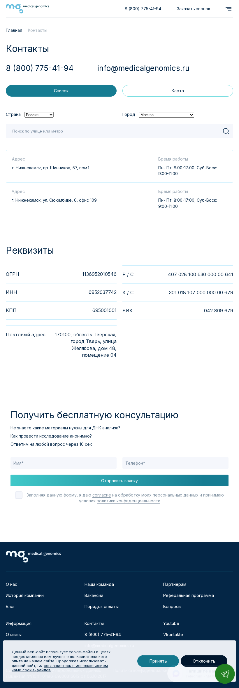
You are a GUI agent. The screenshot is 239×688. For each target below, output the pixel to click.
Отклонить (204, 661)
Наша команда (99, 584)
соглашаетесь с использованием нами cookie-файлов (60, 668)
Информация (18, 623)
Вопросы (172, 606)
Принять (158, 661)
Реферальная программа (188, 595)
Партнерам (174, 584)
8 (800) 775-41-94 (143, 8)
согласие (101, 494)
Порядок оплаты (102, 606)
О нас (11, 584)
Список (61, 90)
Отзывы (14, 634)
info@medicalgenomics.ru (143, 68)
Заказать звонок (193, 8)
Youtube (171, 623)
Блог (10, 606)
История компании (25, 595)
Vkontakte (173, 634)
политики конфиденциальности (128, 500)
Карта (178, 90)
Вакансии (94, 595)
